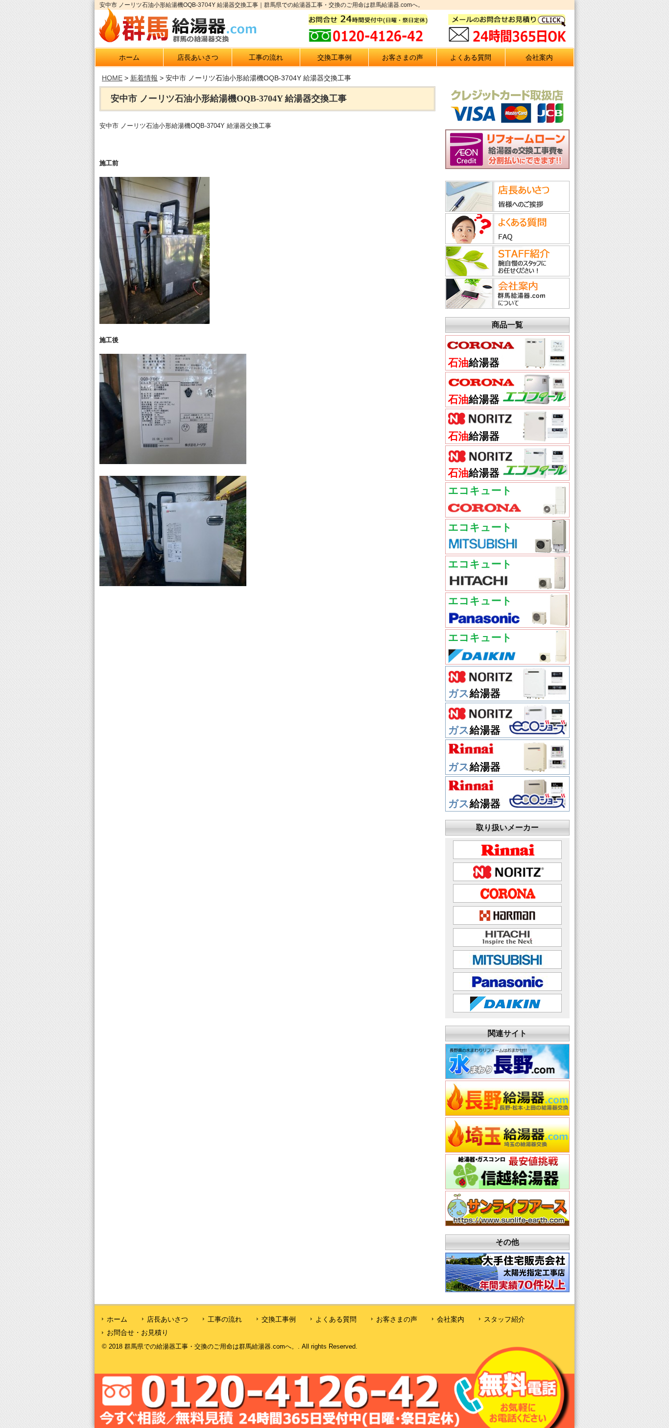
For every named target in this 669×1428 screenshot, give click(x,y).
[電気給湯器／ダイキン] (507, 661)
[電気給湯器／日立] (507, 587)
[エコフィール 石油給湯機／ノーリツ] (507, 477)
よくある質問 (470, 57)
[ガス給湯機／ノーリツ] (507, 698)
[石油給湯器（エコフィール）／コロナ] (507, 404)
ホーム (129, 57)
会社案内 (539, 57)
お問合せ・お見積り (137, 1332)
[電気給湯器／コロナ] (507, 514)
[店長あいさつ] (506, 209)
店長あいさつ (197, 57)
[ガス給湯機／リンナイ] (507, 771)
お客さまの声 (402, 57)
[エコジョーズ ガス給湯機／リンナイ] (507, 808)
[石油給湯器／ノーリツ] (507, 440)
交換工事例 (334, 57)
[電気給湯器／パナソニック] (507, 624)
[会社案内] (506, 306)
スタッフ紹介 (504, 1319)
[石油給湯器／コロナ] (507, 367)
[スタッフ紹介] (506, 273)
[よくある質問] (506, 241)
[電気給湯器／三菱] (507, 551)
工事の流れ (266, 57)
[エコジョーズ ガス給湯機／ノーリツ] (507, 735)
